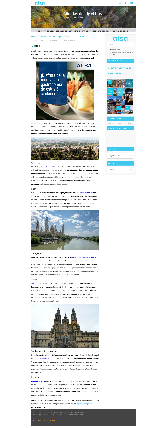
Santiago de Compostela (42, 358)
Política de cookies (121, 31)
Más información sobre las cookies (91, 31)
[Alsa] (120, 38)
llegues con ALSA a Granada (47, 167)
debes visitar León (83, 193)
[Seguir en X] (120, 3)
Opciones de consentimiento (45, 420)
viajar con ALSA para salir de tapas (84, 257)
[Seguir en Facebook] (125, 3)
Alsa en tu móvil (115, 50)
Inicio (39, 31)
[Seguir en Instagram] (131, 3)
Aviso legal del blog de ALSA (58, 31)
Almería (34, 283)
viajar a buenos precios (84, 404)
